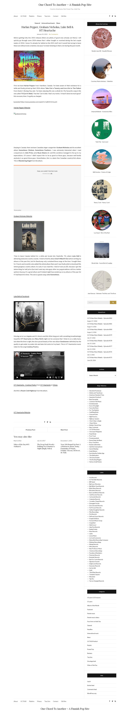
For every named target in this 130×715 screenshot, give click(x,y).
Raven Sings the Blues (95, 440)
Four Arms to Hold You (94, 621)
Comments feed (92, 689)
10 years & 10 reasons (94, 597)
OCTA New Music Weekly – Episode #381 (99, 324)
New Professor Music (95, 548)
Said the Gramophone (95, 447)
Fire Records (93, 514)
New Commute (93, 427)
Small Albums (93, 451)
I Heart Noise (93, 423)
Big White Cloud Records (96, 486)
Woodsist (92, 577)
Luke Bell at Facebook (21, 296)
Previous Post (30, 430)
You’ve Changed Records (96, 581)
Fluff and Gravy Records (96, 516)
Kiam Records (93, 531)
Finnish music (91, 613)
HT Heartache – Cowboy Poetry (25, 385)
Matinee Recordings (95, 542)
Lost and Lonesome (95, 538)
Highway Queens (94, 419)
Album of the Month (93, 605)
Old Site (63, 16)
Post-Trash (92, 436)
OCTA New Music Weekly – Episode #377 (99, 346)
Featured (90, 609)
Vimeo (55, 385)
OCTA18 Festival (92, 641)
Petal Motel (92, 434)
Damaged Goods (94, 503)
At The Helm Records (95, 480)
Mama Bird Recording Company (98, 540)
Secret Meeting (93, 449)
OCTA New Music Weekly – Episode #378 (99, 340)
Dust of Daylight (94, 406)
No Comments (53, 34)
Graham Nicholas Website (23, 216)
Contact (55, 16)
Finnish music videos (93, 617)
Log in (89, 681)
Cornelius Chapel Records (97, 501)
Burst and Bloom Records (96, 492)
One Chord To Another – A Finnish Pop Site (65, 4)
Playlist (89, 645)
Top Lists (47, 16)
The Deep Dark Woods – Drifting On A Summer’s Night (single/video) (46, 446)
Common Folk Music (95, 401)
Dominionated (93, 404)
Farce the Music (94, 408)
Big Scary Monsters (95, 484)
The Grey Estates (94, 457)
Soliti (90, 570)
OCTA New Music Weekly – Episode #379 (99, 335)
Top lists (89, 657)
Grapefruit (92, 523)
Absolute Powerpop (95, 391)
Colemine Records (94, 499)
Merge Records (93, 544)
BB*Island (92, 482)
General (37, 23)
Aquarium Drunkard (95, 397)
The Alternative (94, 455)
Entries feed (90, 685)
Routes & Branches (94, 444)
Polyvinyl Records (94, 555)
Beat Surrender (93, 399)
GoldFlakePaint (93, 412)
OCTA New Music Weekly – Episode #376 (99, 352)
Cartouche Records (95, 497)
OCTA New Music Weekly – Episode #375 (99, 357)
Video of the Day (92, 665)
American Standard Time (96, 395)
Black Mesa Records (95, 488)
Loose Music (93, 536)
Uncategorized (91, 661)
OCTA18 (23, 16)
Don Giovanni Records (96, 505)
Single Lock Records (95, 564)
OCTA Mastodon (94, 429)
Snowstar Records (94, 566)
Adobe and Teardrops (95, 393)
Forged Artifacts (94, 518)
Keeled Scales (93, 529)
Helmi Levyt (92, 525)
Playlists (31, 16)
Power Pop (90, 649)
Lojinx (91, 533)
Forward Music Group (95, 521)
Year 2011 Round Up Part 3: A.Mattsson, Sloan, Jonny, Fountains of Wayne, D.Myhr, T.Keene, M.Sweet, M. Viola (71, 448)
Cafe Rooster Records (95, 495)
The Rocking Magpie (95, 460)
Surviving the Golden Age (96, 453)
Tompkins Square (94, 574)
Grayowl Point (93, 414)
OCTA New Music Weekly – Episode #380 (99, 329)
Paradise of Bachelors (95, 553)
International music (48, 23)
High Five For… (93, 416)
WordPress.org (91, 693)
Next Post (64, 430)
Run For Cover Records (96, 559)
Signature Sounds (94, 561)
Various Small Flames (95, 462)
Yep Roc (91, 579)
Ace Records (93, 477)
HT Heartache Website (22, 412)
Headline (89, 629)
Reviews (89, 653)
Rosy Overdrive (94, 442)
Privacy (39, 16)
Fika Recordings (94, 512)
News (58, 23)
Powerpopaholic (94, 438)
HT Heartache (45, 385)
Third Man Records (95, 572)
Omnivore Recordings (95, 551)
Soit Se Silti (92, 568)
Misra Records (93, 546)
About (16, 16)
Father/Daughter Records (96, 510)
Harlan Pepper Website (22, 108)
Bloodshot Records (95, 490)
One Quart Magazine (95, 431)
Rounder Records (94, 557)
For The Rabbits (94, 410)
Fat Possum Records (95, 508)
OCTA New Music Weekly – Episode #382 (99, 318)
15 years (89, 601)
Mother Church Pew (95, 425)
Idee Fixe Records (94, 527)
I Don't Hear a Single (95, 421)
